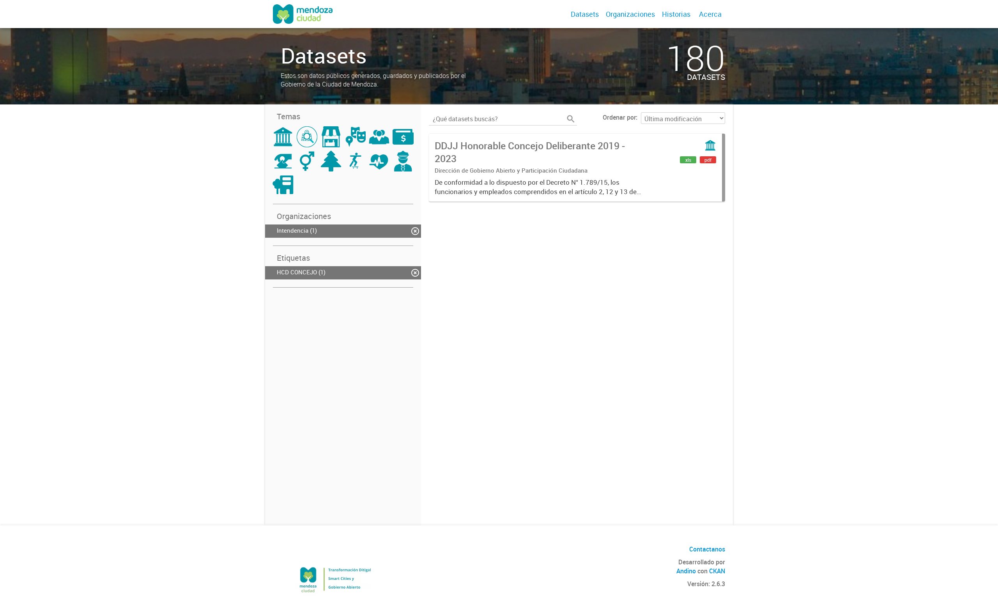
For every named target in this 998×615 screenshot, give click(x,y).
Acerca (710, 14)
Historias (676, 14)
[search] (570, 118)
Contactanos (707, 549)
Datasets (585, 14)
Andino (686, 571)
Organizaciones (630, 14)
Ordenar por (619, 117)
